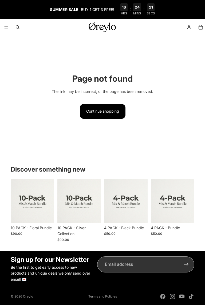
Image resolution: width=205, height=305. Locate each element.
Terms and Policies (102, 296)
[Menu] (6, 27)
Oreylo (28, 296)
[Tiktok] (191, 296)
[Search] (17, 27)
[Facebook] (163, 296)
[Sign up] (186, 264)
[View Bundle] (46, 214)
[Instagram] (172, 296)
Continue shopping (102, 111)
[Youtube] (182, 296)
